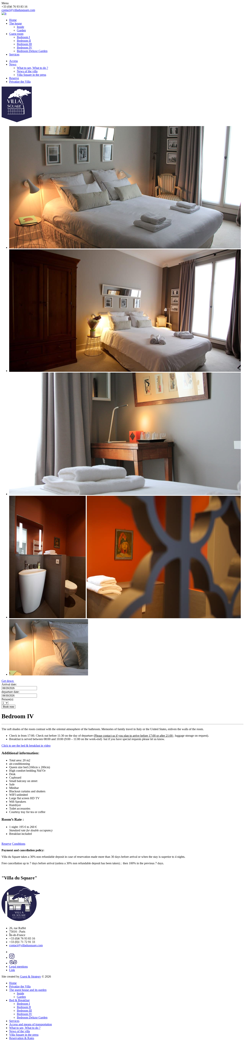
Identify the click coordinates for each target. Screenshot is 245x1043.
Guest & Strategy (30, 976)
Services (14, 54)
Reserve (14, 78)
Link (12, 970)
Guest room (16, 33)
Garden (21, 30)
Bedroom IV (24, 47)
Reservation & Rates (21, 1038)
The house (15, 23)
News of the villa (27, 71)
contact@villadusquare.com (18, 10)
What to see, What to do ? (32, 67)
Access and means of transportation (30, 1024)
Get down (8, 681)
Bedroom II (24, 40)
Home (13, 20)
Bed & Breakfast (19, 1000)
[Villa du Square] (17, 121)
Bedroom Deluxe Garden (32, 51)
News (12, 64)
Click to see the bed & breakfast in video (26, 745)
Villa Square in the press (31, 74)
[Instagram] (11, 957)
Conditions (18, 843)
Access (13, 61)
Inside (20, 27)
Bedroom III (24, 44)
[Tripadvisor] (13, 963)
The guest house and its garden (28, 990)
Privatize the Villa (20, 81)
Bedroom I (23, 37)
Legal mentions (18, 966)
